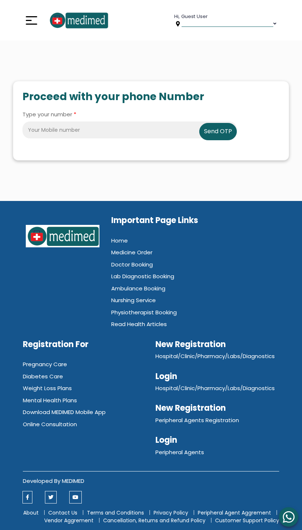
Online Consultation (50, 424)
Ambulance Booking (138, 288)
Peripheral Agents (179, 452)
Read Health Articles (139, 324)
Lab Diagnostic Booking (142, 276)
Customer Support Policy (247, 520)
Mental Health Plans (50, 400)
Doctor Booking (132, 264)
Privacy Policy (171, 512)
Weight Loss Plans (47, 388)
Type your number (49, 114)
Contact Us (62, 512)
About (31, 512)
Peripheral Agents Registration (197, 420)
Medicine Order (131, 252)
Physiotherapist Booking (144, 312)
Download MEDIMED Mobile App (64, 412)
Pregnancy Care (45, 364)
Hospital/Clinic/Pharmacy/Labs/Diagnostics (215, 356)
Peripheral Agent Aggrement (235, 512)
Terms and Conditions (115, 512)
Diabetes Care (43, 376)
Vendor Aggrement (69, 520)
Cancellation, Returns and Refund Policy (155, 520)
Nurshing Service (133, 300)
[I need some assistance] (288, 517)
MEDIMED (73, 481)
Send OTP (218, 131)
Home (119, 240)
